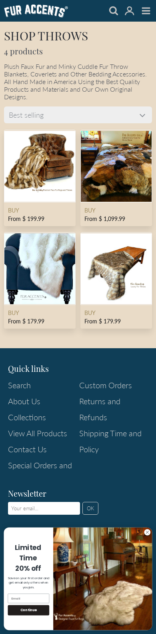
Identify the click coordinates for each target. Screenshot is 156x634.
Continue (28, 610)
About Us (24, 401)
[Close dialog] (147, 532)
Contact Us (27, 449)
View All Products (37, 433)
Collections (27, 417)
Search (19, 385)
